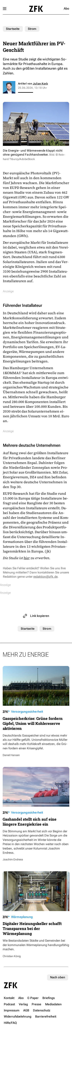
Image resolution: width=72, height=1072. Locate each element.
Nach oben (57, 977)
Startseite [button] (36, 9)
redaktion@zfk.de (45, 576)
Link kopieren (39, 616)
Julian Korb (40, 83)
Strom (32, 29)
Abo (66, 8)
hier (27, 557)
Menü (4, 8)
